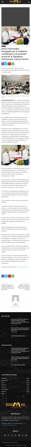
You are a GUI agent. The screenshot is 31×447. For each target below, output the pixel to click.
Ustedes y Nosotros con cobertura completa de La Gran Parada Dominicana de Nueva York (8, 287)
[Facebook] (2, 63)
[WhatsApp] (12, 63)
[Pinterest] (9, 63)
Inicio (2, 5)
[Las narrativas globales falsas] (5, 338)
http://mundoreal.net (15, 306)
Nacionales (7, 5)
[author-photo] (15, 302)
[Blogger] (4, 435)
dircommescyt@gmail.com (22, 267)
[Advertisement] (15, 16)
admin (4, 61)
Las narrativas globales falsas (18, 335)
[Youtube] (26, 435)
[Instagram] (15, 435)
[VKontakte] (19, 435)
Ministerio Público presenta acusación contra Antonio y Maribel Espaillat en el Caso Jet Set (20, 329)
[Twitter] (6, 63)
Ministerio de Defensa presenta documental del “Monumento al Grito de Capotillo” (24, 287)
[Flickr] (12, 435)
